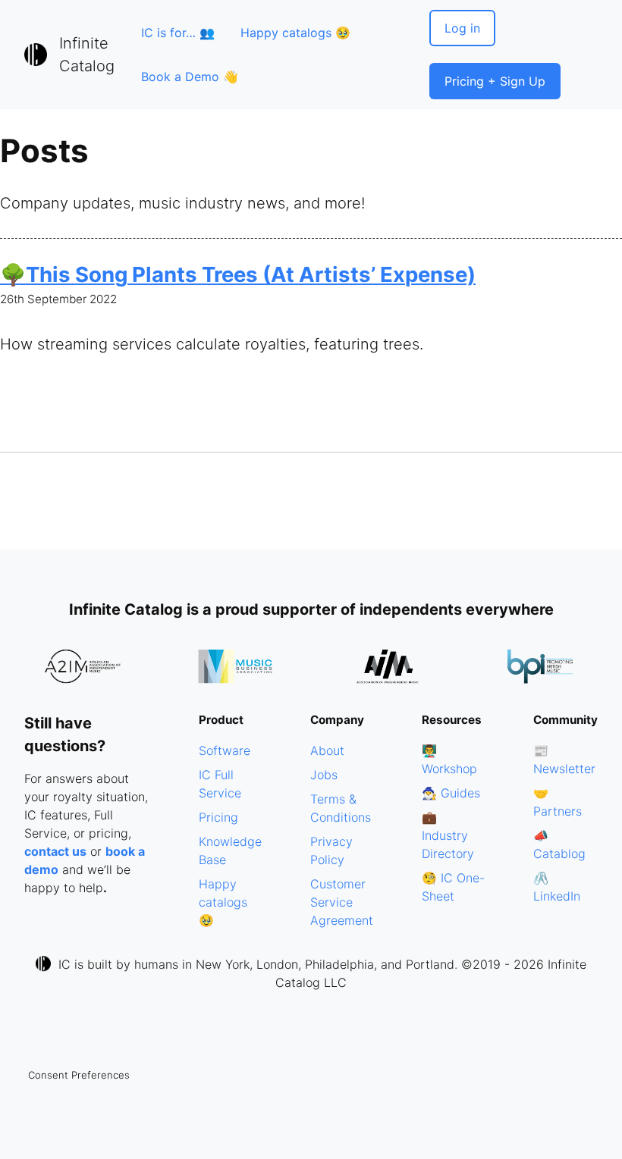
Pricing (218, 817)
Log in (462, 28)
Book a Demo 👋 (189, 76)
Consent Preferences (79, 1075)
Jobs (324, 774)
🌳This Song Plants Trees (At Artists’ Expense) (238, 274)
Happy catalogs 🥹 (295, 32)
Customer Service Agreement (341, 902)
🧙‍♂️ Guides (451, 792)
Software (224, 750)
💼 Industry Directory (448, 835)
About (327, 750)
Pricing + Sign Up (495, 81)
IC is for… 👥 (178, 32)
